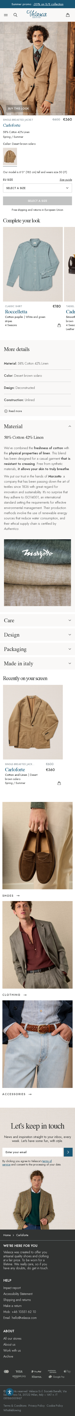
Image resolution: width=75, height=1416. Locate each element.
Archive (8, 1356)
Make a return (12, 1306)
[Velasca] (37, 15)
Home (7, 1235)
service (6, 1165)
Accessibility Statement (17, 1294)
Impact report (12, 1288)
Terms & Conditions (14, 1406)
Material (13, 426)
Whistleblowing (12, 1410)
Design (11, 634)
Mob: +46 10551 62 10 (19, 1312)
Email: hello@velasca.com (20, 1317)
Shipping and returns (17, 1300)
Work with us (12, 1350)
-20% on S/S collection (48, 4)
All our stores (12, 1338)
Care (9, 620)
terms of (47, 1161)
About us (9, 1344)
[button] (6, 15)
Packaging (15, 649)
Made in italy (18, 663)
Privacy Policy (36, 1406)
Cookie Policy (55, 1406)
